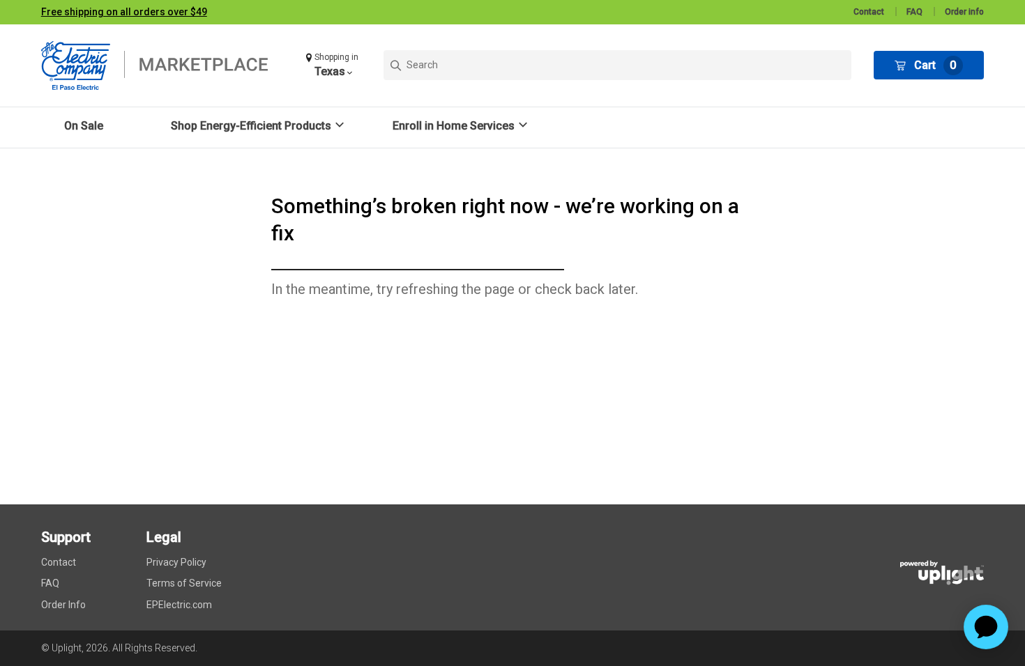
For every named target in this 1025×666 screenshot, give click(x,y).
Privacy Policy (176, 562)
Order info (964, 12)
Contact (868, 12)
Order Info (63, 604)
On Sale (83, 125)
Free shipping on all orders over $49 (124, 11)
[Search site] (617, 65)
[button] (333, 65)
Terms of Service (184, 583)
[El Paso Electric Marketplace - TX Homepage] (163, 65)
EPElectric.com (179, 604)
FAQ (914, 12)
